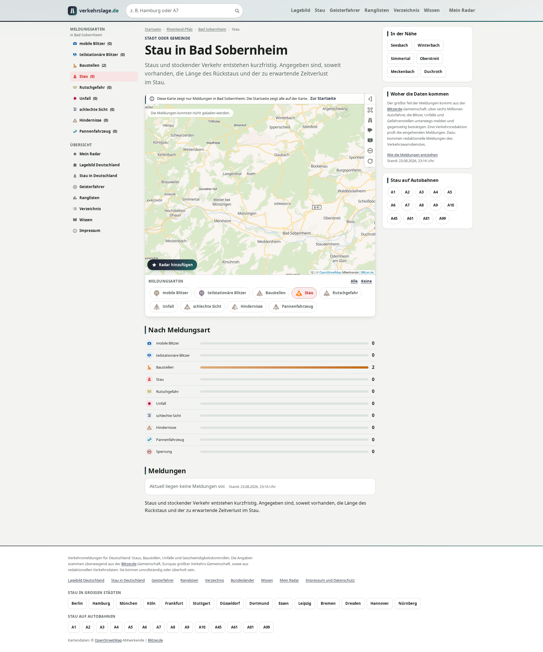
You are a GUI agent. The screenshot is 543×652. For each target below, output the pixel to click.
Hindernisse (93, 120)
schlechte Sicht (96, 109)
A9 (435, 205)
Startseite (153, 29)
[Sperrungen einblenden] (370, 151)
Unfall (88, 98)
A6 (393, 205)
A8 (421, 205)
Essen (284, 603)
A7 (407, 205)
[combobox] (184, 10)
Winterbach (429, 45)
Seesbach (399, 45)
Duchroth (433, 71)
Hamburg (101, 603)
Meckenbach (403, 71)
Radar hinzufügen (176, 264)
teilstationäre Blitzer (102, 54)
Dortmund (259, 603)
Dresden (353, 603)
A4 (435, 192)
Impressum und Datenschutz (330, 580)
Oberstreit (429, 58)
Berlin (77, 603)
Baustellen (92, 65)
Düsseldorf (230, 603)
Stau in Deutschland (98, 175)
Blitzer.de (367, 272)
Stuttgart (201, 603)
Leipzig (304, 603)
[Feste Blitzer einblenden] (370, 130)
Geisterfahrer (345, 10)
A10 (450, 205)
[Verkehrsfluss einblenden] (370, 120)
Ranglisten (377, 10)
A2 (407, 192)
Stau (320, 10)
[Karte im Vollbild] (370, 110)
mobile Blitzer (95, 43)
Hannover (379, 603)
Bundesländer (242, 580)
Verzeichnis (406, 10)
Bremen (328, 603)
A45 (394, 218)
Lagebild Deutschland (99, 164)
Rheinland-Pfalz (180, 29)
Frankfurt (174, 603)
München (128, 603)
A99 (442, 218)
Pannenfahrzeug (98, 131)
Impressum (89, 230)
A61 (410, 218)
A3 (421, 192)
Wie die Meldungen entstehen (412, 154)
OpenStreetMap (330, 272)
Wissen (432, 10)
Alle (354, 281)
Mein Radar (462, 10)
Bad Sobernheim (212, 29)
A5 (449, 192)
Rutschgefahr (95, 87)
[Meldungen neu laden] (370, 161)
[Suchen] (237, 11)
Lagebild (300, 10)
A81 (426, 218)
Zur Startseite (323, 98)
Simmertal (400, 58)
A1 (393, 192)
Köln (151, 603)
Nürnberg (407, 603)
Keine (366, 281)
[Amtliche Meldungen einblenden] (370, 140)
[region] (260, 184)
